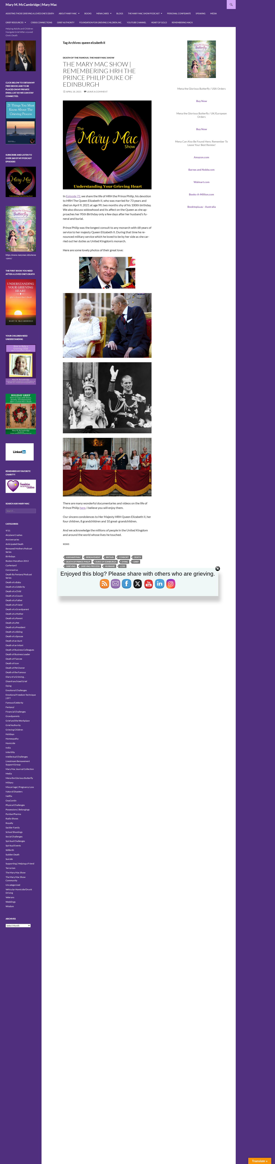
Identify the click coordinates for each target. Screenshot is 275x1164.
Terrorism (10, 868)
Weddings (11, 901)
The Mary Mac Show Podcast (144, 13)
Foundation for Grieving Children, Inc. (100, 22)
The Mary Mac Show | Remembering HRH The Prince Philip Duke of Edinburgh (99, 74)
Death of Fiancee (14, 658)
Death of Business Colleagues (20, 649)
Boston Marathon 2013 (17, 561)
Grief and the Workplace (18, 720)
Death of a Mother (14, 613)
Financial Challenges (16, 711)
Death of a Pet (12, 622)
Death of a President (15, 627)
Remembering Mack (182, 22)
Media (213, 13)
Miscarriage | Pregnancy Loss (20, 787)
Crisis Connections (41, 22)
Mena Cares (102, 13)
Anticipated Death (14, 544)
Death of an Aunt (14, 640)
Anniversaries (12, 539)
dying (125, 561)
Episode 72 (73, 196)
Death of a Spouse (14, 636)
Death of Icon (12, 663)
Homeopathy (12, 738)
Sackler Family (13, 827)
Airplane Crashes (14, 535)
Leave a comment (97, 91)
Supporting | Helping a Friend (20, 863)
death (137, 557)
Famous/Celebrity (14, 702)
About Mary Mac (68, 13)
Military (9, 782)
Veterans (10, 897)
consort (124, 557)
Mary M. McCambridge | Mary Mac (31, 4)
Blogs (119, 13)
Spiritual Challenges (15, 841)
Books (87, 13)
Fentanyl (10, 707)
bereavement (93, 557)
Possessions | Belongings (18, 809)
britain (110, 557)
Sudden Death (12, 854)
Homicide (10, 743)
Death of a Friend (14, 604)
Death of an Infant (14, 645)
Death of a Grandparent (17, 609)
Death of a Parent (14, 618)
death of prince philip (78, 561)
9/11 (8, 530)
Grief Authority (65, 22)
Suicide (9, 859)
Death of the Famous (76, 57)
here (82, 507)
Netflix (9, 796)
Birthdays (10, 556)
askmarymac (73, 557)
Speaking (200, 13)
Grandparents (12, 716)
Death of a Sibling (14, 631)
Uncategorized (13, 885)
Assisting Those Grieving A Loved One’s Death (30, 13)
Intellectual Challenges (17, 756)
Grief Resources (14, 22)
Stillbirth (10, 850)
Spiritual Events (13, 845)
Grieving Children (14, 729)
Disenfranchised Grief (16, 681)
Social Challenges (14, 836)
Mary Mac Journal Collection (20, 769)
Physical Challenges (15, 805)
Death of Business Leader (18, 654)
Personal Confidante (179, 13)
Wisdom (10, 906)
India (8, 747)
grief (136, 561)
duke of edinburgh (105, 561)
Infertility (10, 752)
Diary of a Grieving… (15, 676)
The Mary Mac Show (102, 57)
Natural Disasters (14, 791)
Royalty (9, 823)
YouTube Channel (136, 22)
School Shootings (14, 832)
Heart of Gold (159, 22)
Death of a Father (14, 600)
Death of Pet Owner (15, 667)
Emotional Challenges (16, 690)
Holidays (10, 734)
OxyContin (11, 800)
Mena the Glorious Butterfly (19, 778)
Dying (8, 685)
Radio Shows (12, 818)
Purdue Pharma (13, 814)
